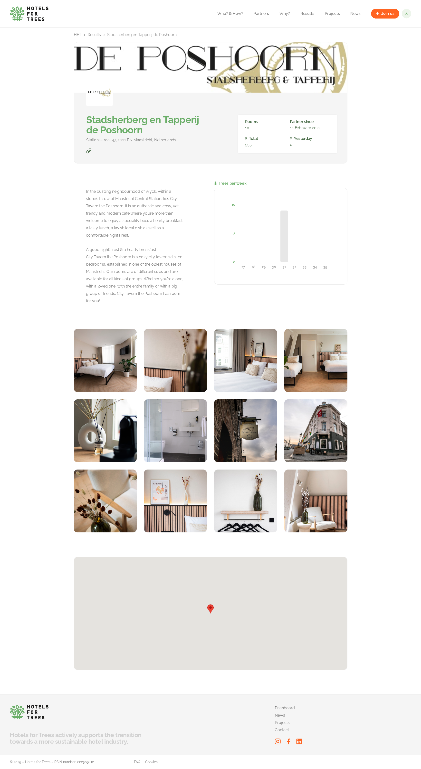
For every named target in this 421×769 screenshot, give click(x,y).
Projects (332, 13)
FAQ (137, 762)
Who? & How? (230, 13)
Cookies (151, 762)
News (355, 13)
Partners (261, 13)
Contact (282, 730)
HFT (77, 34)
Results (307, 13)
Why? (284, 13)
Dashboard (285, 708)
